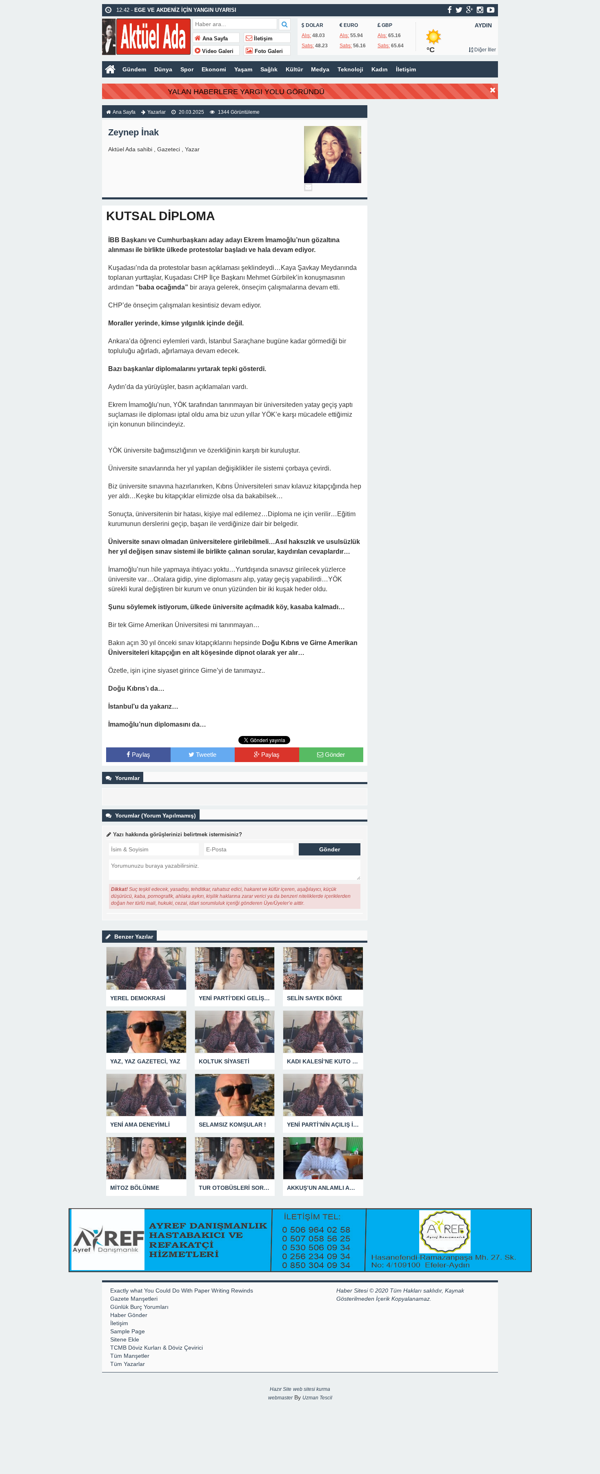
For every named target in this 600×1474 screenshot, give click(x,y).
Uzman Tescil (317, 1398)
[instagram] (480, 10)
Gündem (134, 69)
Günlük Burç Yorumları (139, 1307)
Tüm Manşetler (129, 1355)
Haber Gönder (128, 1315)
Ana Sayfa (214, 39)
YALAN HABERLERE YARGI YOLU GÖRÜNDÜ (246, 92)
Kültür (294, 69)
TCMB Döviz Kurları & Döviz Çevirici (156, 1347)
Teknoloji (350, 69)
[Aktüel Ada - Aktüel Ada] (146, 35)
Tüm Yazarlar (127, 1364)
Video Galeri (216, 51)
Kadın (379, 69)
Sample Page (127, 1331)
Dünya (163, 69)
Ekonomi (214, 69)
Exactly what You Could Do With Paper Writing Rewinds (181, 1290)
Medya (320, 69)
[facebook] (449, 10)
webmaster (280, 1398)
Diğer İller (484, 50)
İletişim (262, 39)
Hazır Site (280, 1389)
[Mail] (308, 187)
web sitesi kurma (311, 1389)
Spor (186, 69)
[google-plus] (469, 10)
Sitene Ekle (124, 1339)
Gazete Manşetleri (134, 1298)
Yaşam (243, 69)
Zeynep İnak (133, 132)
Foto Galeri (268, 51)
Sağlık (269, 69)
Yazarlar (156, 112)
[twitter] (459, 10)
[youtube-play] (491, 10)
